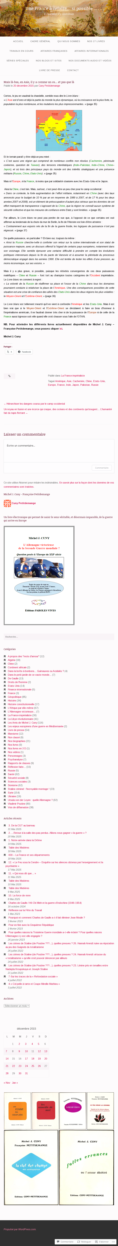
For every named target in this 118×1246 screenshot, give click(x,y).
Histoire (12, 700)
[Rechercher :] (59, 637)
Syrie (10, 792)
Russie (94, 385)
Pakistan (85, 385)
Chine (89, 381)
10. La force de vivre (19, 895)
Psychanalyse (15, 759)
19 (39, 1058)
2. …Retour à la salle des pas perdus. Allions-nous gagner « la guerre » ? (47, 833)
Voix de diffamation (18, 807)
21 (7, 1066)
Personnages (15, 756)
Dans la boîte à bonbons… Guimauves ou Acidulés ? (36, 671)
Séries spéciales (18, 60)
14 (7, 1058)
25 (32, 1066)
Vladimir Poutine (16, 803)
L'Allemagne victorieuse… (22, 711)
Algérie (11, 660)
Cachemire (78, 381)
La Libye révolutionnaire (20, 719)
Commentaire (101, 467)
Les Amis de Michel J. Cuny (22, 722)
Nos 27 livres (96, 41)
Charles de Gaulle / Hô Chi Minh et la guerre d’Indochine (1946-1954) (45, 903)
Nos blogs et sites (49, 60)
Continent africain (17, 667)
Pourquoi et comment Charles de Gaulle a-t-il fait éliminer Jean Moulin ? (46, 917)
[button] (17, 1111)
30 (20, 1073)
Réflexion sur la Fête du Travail (25, 910)
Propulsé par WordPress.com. (20, 1229)
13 (45, 1051)
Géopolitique (15, 697)
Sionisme (13, 785)
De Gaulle (13, 678)
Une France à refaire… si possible (59, 8)
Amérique (60, 381)
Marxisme (13, 733)
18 (32, 1058)
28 (7, 1073)
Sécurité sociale (16, 778)
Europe (52, 385)
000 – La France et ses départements (29, 855)
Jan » (15, 1082)
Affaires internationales (92, 51)
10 (26, 1051)
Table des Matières (18, 847)
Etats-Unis (99, 381)
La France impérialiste (73, 375)
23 (20, 1066)
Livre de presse (49, 70)
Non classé (14, 737)
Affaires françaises (54, 51)
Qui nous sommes (68, 41)
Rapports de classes (19, 763)
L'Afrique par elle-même (20, 708)
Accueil (18, 41)
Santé (11, 774)
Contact (73, 70)
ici (61, 328)
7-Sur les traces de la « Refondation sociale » (33, 976)
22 (13, 1066)
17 (26, 1058)
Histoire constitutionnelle (21, 704)
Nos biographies (16, 741)
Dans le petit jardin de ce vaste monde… (30, 674)
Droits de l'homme (17, 682)
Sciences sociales (17, 781)
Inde (68, 385)
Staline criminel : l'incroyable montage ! (28, 789)
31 (26, 1073)
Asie (69, 381)
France (61, 385)
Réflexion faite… (17, 767)
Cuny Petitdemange (49, 85)
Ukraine (12, 796)
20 (45, 1058)
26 (39, 1066)
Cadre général (40, 41)
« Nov (7, 1082)
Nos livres (13, 744)
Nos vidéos (14, 752)
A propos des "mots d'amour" (23, 656)
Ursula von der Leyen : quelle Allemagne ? (30, 800)
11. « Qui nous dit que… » (22, 873)
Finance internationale (19, 689)
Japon (75, 385)
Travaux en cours (21, 51)
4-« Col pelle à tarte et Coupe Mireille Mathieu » (34, 984)
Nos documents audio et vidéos (90, 60)
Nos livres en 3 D (17, 748)
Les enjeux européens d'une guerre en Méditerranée (35, 726)
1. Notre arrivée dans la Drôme (25, 840)
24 (26, 1066)
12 (39, 1051)
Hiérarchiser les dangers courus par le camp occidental (35, 403)
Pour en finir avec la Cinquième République (31, 925)
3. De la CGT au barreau (21, 825)
